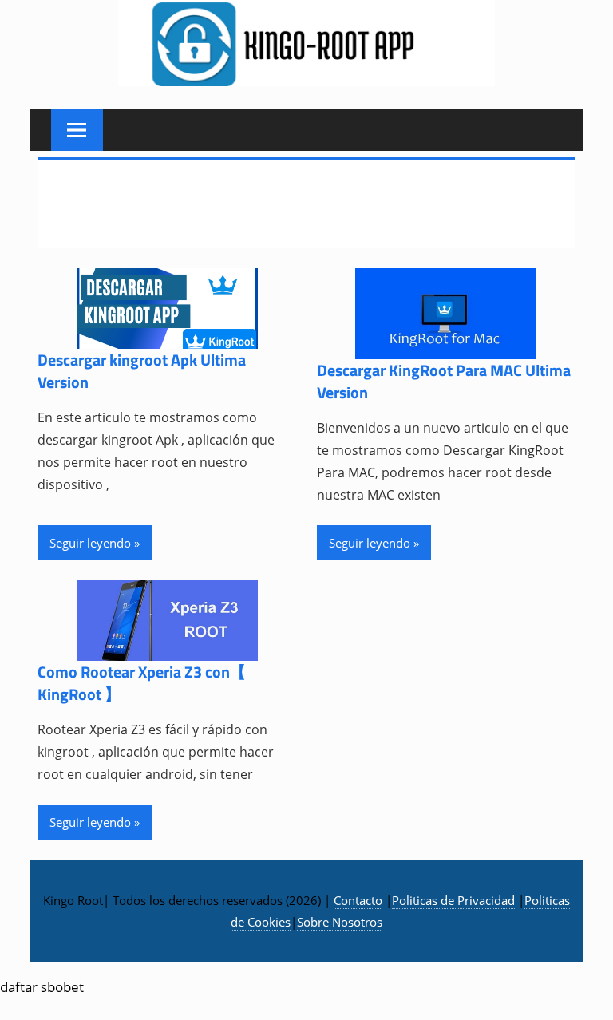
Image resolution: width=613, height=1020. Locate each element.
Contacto (358, 900)
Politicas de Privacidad (453, 900)
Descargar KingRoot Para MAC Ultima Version (444, 381)
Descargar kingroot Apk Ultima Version (142, 370)
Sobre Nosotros (339, 922)
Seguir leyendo (90, 543)
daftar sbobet (42, 987)
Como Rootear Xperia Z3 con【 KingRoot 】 (142, 682)
